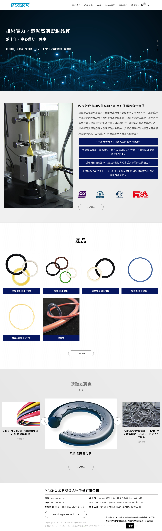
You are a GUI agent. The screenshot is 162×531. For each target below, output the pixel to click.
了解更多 (91, 207)
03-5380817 (57, 498)
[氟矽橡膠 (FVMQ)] (140, 269)
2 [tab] (157, 45)
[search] (149, 5)
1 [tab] (157, 41)
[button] (69, 390)
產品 (99, 5)
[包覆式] (61, 316)
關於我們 (76, 5)
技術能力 (88, 5)
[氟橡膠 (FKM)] (61, 269)
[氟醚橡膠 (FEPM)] (100, 269)
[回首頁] (20, 5)
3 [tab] (157, 50)
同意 (130, 525)
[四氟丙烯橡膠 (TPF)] (21, 316)
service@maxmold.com (66, 514)
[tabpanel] (81, 45)
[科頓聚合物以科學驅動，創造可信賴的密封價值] (38, 156)
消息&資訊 (110, 5)
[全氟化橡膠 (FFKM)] (21, 269)
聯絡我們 (123, 5)
